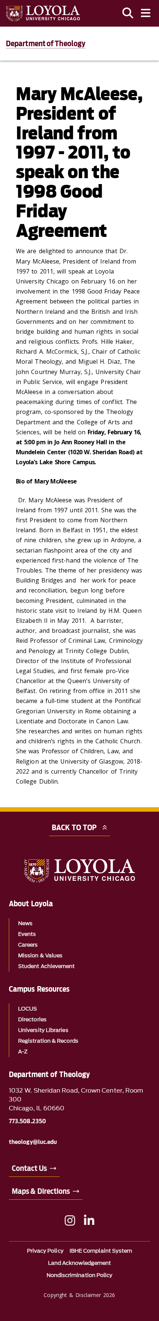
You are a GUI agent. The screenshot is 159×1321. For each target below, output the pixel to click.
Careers (28, 945)
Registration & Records (48, 1041)
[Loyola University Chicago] (43, 13)
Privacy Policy (45, 1251)
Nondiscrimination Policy (80, 1275)
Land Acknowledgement (79, 1263)
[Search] (128, 13)
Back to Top (74, 827)
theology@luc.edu (33, 1142)
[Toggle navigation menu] (145, 13)
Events (27, 934)
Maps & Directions (41, 1191)
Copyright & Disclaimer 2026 (79, 1294)
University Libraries (43, 1030)
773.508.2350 (27, 1121)
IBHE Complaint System (101, 1251)
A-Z (22, 1052)
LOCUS (27, 1009)
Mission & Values (40, 956)
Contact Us (29, 1168)
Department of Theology (45, 43)
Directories (32, 1019)
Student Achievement (46, 966)
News (25, 923)
